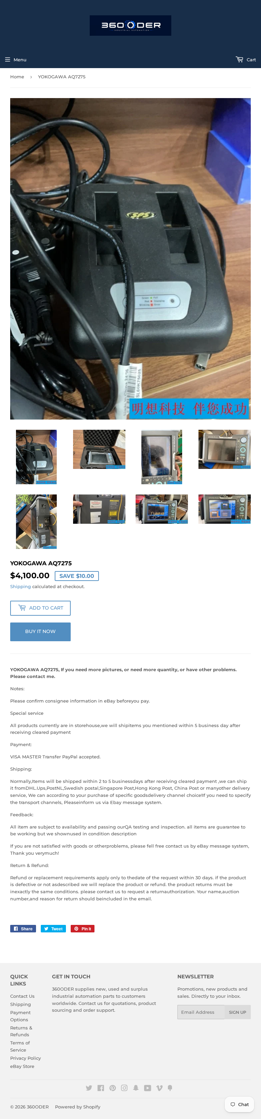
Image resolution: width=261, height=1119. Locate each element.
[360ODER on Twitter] (89, 1089)
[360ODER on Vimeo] (159, 1089)
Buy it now (40, 631)
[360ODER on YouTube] (147, 1089)
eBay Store (22, 1066)
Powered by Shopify (77, 1106)
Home (17, 76)
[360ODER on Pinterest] (112, 1089)
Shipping (20, 586)
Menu (20, 59)
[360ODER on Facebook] (100, 1089)
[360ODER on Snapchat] (136, 1089)
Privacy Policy (25, 1058)
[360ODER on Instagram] (124, 1089)
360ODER (38, 1106)
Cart (250, 59)
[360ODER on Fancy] (170, 1089)
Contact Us (22, 996)
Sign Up (237, 1012)
